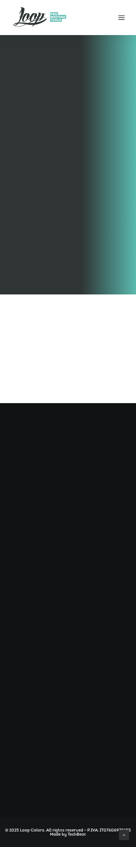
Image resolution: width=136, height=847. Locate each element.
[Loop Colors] (39, 17)
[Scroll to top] (124, 835)
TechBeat (77, 834)
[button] (121, 17)
